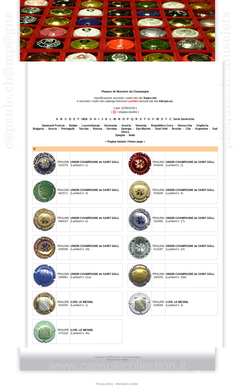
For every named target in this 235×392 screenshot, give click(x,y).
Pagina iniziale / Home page (125, 141)
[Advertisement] (14, 130)
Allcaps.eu (166, 101)
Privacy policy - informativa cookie (117, 384)
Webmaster (134, 357)
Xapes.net (150, 98)
